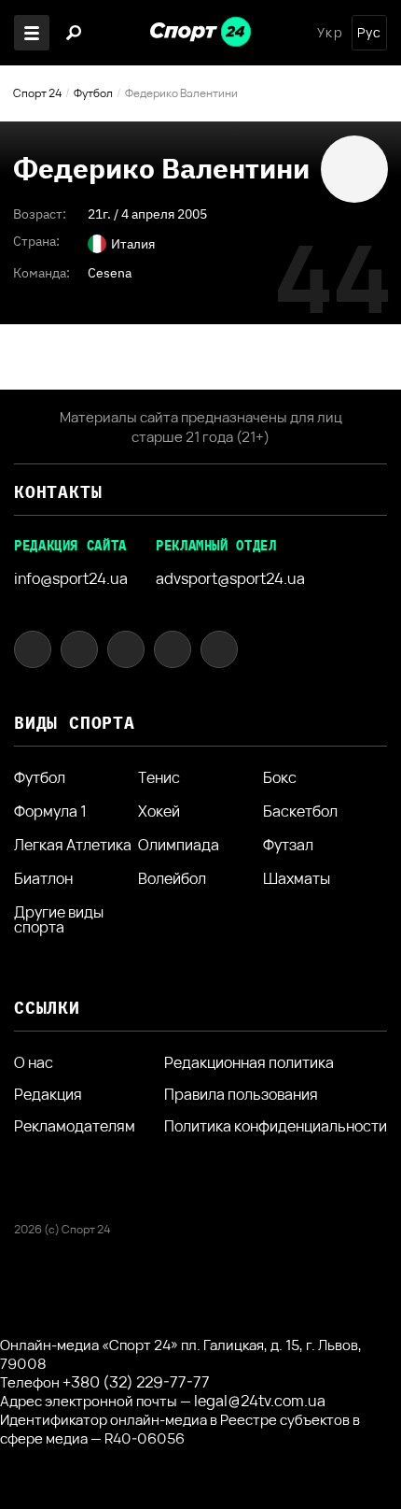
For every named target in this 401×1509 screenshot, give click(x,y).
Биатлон (43, 878)
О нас (33, 1062)
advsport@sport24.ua (230, 578)
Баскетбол (300, 811)
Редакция (48, 1094)
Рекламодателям (74, 1125)
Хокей (159, 811)
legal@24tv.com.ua (259, 1400)
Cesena (109, 272)
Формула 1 (50, 811)
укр (329, 32)
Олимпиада (178, 844)
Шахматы (296, 878)
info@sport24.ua (71, 578)
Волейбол (172, 878)
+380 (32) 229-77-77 (136, 1382)
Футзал (288, 844)
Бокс (280, 777)
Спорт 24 (37, 93)
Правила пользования (241, 1094)
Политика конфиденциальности (275, 1125)
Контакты (58, 492)
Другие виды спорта (59, 919)
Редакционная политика (249, 1062)
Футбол (93, 93)
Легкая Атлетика (72, 844)
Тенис (159, 777)
